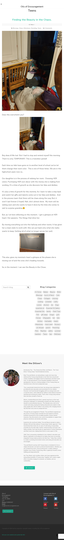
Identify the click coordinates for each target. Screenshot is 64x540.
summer (57, 331)
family (49, 311)
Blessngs (15, 28)
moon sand (48, 324)
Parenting (34, 28)
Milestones (27, 28)
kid (54, 318)
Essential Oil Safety (53, 308)
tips (50, 334)
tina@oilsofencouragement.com (10, 506)
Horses (38, 318)
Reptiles (43, 331)
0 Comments (48, 28)
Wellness (57, 334)
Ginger (52, 315)
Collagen (47, 298)
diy (52, 305)
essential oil (40, 308)
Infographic (46, 318)
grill (57, 315)
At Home (38, 292)
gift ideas (44, 315)
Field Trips (56, 311)
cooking (40, 302)
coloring (55, 298)
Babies (45, 292)
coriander (48, 302)
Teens (39, 28)
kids (58, 318)
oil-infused (40, 328)
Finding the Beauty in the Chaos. (32, 19)
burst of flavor (49, 295)
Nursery (57, 324)
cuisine (39, 305)
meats (56, 321)
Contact (30, 468)
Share (32, 24)
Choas (21, 28)
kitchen (40, 321)
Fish (37, 315)
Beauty (52, 292)
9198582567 (9, 502)
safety (50, 331)
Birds (59, 292)
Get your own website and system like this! (13, 535)
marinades (48, 321)
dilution (46, 305)
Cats (57, 295)
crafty (56, 302)
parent (48, 328)
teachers (38, 334)
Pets (36, 331)
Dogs (57, 305)
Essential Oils (39, 311)
